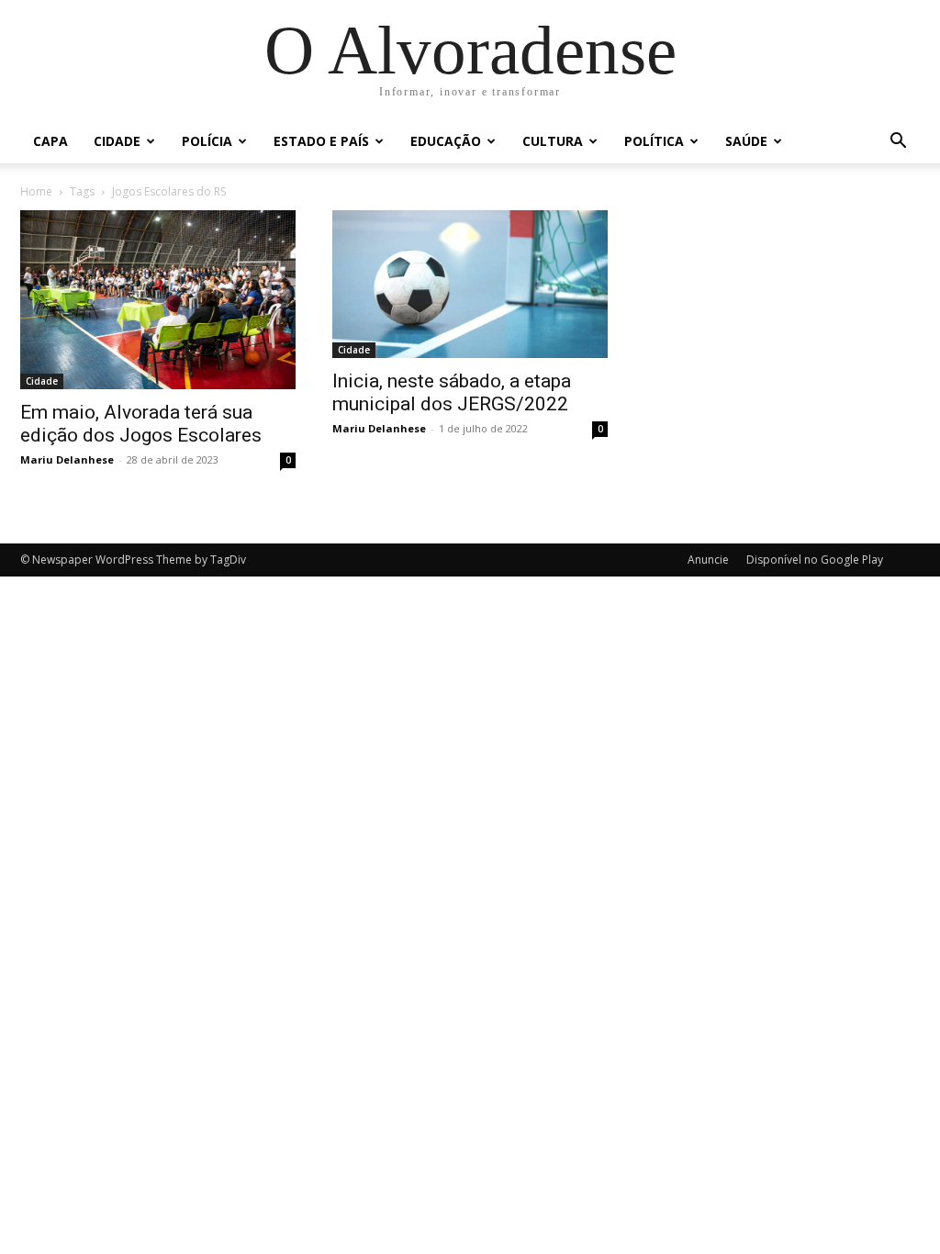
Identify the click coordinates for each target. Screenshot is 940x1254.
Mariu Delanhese (67, 459)
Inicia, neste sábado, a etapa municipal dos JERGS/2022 (451, 392)
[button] (898, 142)
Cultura (552, 141)
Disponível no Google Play (814, 559)
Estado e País (321, 141)
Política (654, 141)
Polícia (207, 141)
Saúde (746, 141)
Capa (50, 141)
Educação (445, 141)
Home (36, 191)
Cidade (117, 141)
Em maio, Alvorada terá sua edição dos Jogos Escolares (141, 423)
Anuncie (708, 559)
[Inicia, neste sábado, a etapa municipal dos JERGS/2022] (470, 284)
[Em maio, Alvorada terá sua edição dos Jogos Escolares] (158, 299)
